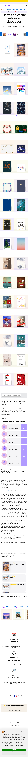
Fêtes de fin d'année (11, 9)
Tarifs (17, 722)
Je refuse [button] (14, 751)
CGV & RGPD (12, 722)
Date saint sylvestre (5, 490)
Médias (17, 725)
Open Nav (26, 5)
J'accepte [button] (14, 749)
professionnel (18, 3)
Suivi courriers (18, 720)
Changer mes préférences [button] (14, 753)
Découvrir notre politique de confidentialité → (13, 747)
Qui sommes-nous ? (14, 728)
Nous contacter (10, 720)
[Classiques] (8, 35)
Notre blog (11, 725)
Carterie (4, 9)
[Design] (18, 35)
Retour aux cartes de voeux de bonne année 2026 (13, 31)
